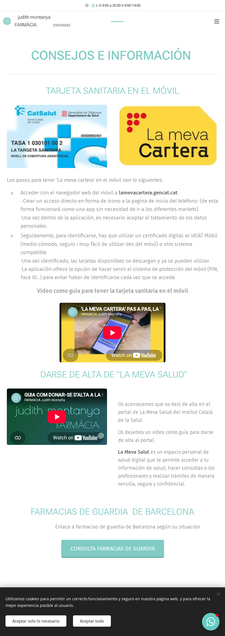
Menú (216, 21)
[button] (211, 622)
